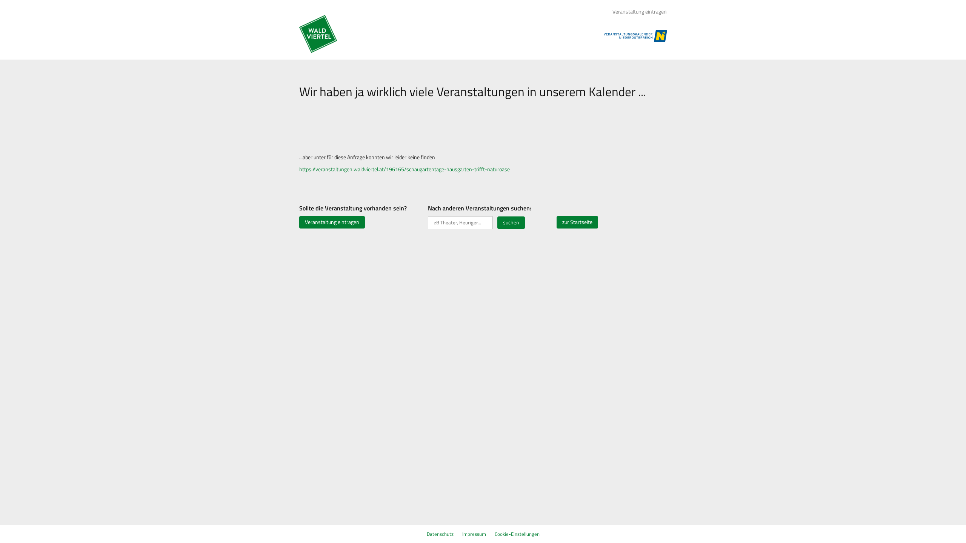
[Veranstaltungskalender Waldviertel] (318, 34)
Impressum (474, 534)
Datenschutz (440, 534)
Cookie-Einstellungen (517, 534)
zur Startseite (577, 222)
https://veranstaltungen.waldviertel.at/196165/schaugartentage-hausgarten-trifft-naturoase (404, 169)
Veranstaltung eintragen (639, 12)
